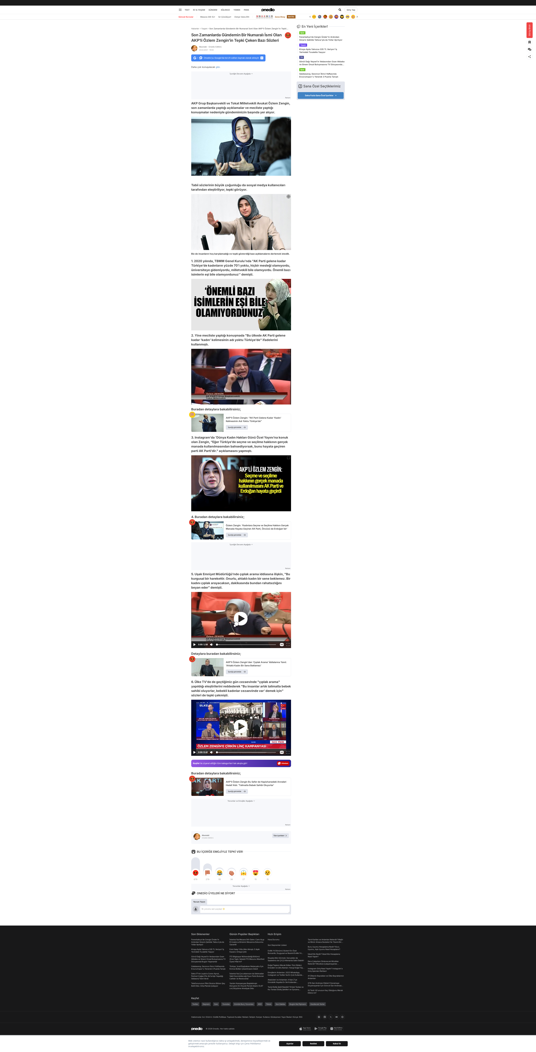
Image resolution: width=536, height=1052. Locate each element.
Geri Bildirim (207, 1017)
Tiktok (268, 1004)
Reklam (245, 1017)
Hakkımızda (196, 1017)
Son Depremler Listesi (277, 945)
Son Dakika (280, 1004)
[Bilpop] (331, 16)
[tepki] (195, 872)
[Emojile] (336, 16)
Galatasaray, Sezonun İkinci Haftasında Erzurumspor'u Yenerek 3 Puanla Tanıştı (318, 75)
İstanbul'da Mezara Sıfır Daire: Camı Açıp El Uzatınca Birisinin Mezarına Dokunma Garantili (246, 942)
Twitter (195, 1004)
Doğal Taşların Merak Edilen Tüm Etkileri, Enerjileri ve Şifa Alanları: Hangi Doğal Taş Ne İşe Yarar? (285, 967)
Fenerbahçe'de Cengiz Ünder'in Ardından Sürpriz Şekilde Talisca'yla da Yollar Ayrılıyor (320, 38)
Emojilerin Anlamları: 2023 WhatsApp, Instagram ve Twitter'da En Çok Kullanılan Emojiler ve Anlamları (285, 975)
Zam (216, 1004)
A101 (260, 1004)
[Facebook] (324, 1017)
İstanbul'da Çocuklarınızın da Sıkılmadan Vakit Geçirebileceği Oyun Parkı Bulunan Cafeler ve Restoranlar (246, 976)
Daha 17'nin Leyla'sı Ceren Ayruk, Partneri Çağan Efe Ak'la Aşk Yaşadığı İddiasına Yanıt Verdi (207, 976)
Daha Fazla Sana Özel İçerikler (319, 95)
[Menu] (180, 10)
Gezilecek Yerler (317, 1004)
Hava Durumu (273, 939)
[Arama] (340, 10)
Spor (302, 33)
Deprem (206, 1004)
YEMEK (237, 10)
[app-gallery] (337, 1028)
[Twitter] (330, 1017)
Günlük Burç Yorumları (243, 1004)
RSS (300, 1017)
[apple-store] (305, 1028)
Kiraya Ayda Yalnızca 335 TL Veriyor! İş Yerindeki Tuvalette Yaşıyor (318, 50)
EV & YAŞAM (199, 10)
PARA (246, 10)
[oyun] (342, 16)
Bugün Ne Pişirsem (297, 1004)
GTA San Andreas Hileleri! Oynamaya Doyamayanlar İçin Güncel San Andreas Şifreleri (325, 985)
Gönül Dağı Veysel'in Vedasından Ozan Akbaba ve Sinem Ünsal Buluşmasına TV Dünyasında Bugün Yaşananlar (321, 63)
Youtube (226, 1004)
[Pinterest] (342, 1017)
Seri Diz (291, 17)
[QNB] (314, 16)
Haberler (195, 28)
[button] (282, 644)
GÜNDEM (213, 10)
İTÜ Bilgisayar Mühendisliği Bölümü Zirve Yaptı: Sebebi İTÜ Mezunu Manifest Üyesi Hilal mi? (246, 959)
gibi (218, 67)
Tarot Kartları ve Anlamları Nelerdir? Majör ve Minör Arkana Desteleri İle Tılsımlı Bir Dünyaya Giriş (325, 942)
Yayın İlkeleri (286, 1017)
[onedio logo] (268, 10)
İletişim (252, 1017)
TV (301, 57)
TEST (187, 10)
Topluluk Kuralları (234, 1017)
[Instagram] (319, 1017)
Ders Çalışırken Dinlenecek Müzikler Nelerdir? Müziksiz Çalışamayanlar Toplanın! (323, 963)
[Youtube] (336, 1017)
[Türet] (319, 16)
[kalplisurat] (353, 16)
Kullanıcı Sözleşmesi (272, 1017)
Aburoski (210, 47)
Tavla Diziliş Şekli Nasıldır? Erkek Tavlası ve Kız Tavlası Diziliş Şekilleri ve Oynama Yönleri (286, 989)
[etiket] (288, 35)
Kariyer (259, 1017)
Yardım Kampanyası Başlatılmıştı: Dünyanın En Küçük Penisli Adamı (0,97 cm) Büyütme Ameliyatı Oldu (246, 985)
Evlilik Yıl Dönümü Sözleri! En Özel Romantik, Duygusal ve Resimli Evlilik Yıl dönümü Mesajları (284, 953)
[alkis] (347, 16)
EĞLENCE (225, 10)
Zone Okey (280, 17)
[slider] (246, 645)
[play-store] (321, 1028)
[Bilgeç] (325, 16)
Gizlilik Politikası (219, 1017)
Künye (295, 1017)
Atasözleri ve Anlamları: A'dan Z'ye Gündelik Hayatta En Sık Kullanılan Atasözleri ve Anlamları (282, 982)
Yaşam (204, 28)
